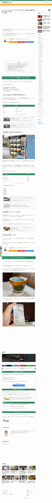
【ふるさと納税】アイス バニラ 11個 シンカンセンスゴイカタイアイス (19, 247)
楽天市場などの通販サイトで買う (13, 69)
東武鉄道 (40, 80)
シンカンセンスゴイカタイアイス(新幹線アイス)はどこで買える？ (17, 63)
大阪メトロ (41, 97)
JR (40, 58)
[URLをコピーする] (33, 365)
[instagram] (46, 0)
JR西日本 (41, 64)
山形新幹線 (41, 50)
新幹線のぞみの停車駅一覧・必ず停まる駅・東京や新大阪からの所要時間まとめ (22, 198)
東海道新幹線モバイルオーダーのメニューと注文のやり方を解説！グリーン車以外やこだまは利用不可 (22, 228)
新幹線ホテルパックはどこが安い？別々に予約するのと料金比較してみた (21, 397)
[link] (12, 434)
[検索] (49, 0)
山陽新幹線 (41, 45)
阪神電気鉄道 (41, 86)
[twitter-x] (45, 0)
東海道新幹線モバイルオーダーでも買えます (15, 67)
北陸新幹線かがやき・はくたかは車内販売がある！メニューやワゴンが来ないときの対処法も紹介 (22, 125)
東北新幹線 (41, 47)
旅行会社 (40, 116)
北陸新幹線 (41, 53)
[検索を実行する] (49, 10)
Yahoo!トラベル (6, 404)
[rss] (48, 0)
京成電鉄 (40, 75)
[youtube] (47, 0)
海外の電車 (41, 37)
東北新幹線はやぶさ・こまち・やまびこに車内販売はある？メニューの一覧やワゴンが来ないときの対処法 (22, 118)
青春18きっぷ (41, 40)
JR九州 (40, 67)
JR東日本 (41, 61)
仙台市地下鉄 (41, 94)
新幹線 (40, 42)
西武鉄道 (40, 72)
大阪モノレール (41, 110)
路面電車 (40, 103)
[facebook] (44, 0)
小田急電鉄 (41, 89)
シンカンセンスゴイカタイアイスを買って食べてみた (15, 70)
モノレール (41, 108)
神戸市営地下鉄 (41, 100)
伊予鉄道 (40, 78)
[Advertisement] (19, 20)
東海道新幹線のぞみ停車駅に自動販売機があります (16, 66)
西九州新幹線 (41, 56)
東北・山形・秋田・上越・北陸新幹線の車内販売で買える (17, 65)
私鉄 (40, 69)
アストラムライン (41, 113)
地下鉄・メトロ (41, 92)
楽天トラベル (6, 406)
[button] (4, 365)
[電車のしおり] (7, 2)
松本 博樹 (6, 435)
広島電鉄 (40, 105)
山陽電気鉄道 (41, 83)
